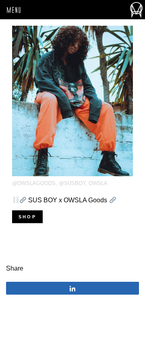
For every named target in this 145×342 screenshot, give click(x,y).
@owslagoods (34, 183)
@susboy (72, 183)
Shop (27, 216)
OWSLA (98, 183)
